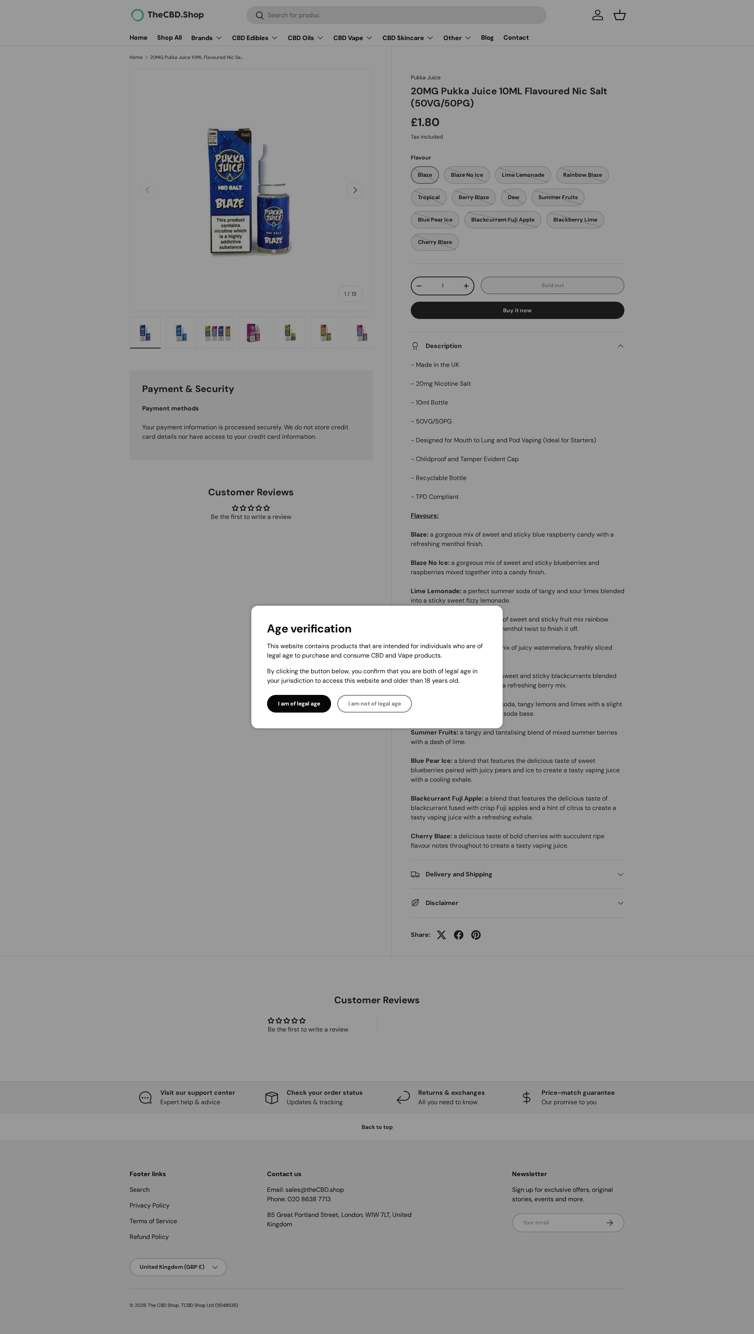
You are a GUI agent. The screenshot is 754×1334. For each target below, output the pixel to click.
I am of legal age (299, 703)
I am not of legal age (374, 703)
